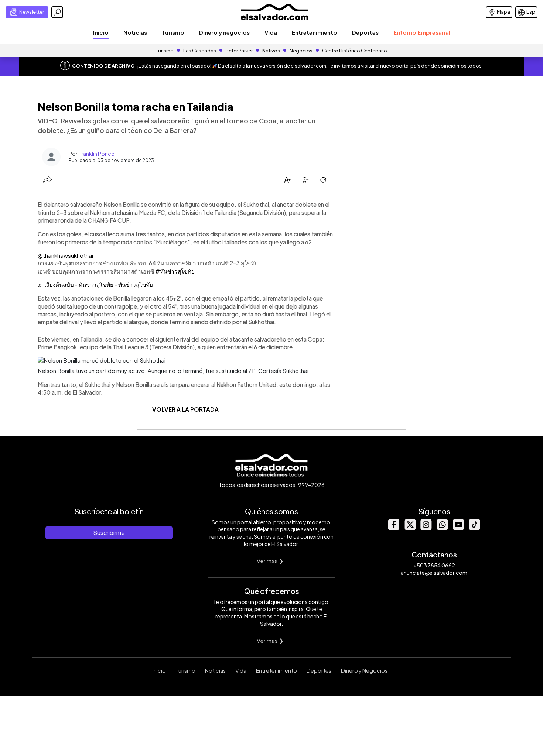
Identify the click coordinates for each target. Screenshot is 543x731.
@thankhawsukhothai (65, 255)
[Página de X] (410, 528)
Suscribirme (109, 532)
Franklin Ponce (96, 153)
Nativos (271, 51)
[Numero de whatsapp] (442, 528)
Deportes (365, 32)
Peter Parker (239, 51)
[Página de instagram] (426, 528)
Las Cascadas (199, 51)
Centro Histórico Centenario (354, 51)
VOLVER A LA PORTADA (185, 409)
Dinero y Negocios (364, 670)
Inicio (101, 32)
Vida (270, 32)
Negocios (301, 51)
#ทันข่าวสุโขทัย (175, 271)
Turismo (173, 32)
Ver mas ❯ (270, 560)
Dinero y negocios (224, 32)
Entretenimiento (314, 32)
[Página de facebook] (393, 528)
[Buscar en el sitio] (57, 12)
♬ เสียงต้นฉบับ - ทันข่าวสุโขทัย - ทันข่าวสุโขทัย (95, 284)
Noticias (135, 32)
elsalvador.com (308, 66)
